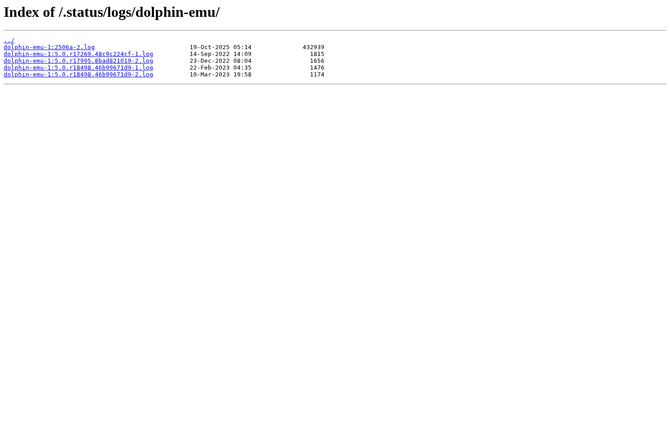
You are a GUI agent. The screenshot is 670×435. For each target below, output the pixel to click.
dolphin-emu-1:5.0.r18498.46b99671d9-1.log (78, 67)
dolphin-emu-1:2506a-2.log (49, 47)
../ (9, 40)
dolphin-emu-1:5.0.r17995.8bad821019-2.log (78, 60)
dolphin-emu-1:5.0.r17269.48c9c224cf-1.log (78, 54)
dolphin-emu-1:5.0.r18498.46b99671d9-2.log (78, 74)
